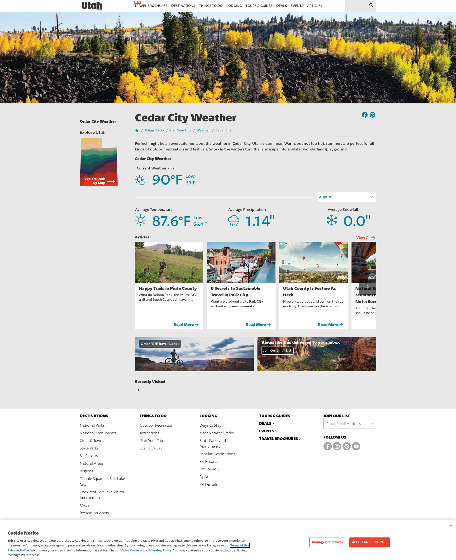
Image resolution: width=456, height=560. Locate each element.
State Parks (89, 448)
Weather (203, 130)
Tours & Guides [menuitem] (259, 6)
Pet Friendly (209, 469)
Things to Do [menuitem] (211, 6)
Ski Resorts (89, 456)
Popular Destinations (217, 454)
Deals (265, 423)
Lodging (208, 416)
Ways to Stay (210, 425)
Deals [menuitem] (281, 6)
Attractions (149, 433)
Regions (86, 471)
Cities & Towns (92, 441)
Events (266, 431)
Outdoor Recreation (156, 425)
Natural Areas (92, 463)
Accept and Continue (369, 542)
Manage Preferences (327, 542)
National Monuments (98, 433)
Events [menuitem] (297, 6)
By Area (206, 477)
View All (366, 238)
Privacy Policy (18, 550)
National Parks (92, 425)
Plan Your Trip (180, 130)
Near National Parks (217, 433)
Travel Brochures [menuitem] (150, 6)
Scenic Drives (151, 448)
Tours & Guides (274, 416)
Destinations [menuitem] (183, 6)
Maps (84, 505)
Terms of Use (239, 545)
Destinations (94, 416)
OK (450, 525)
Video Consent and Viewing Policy (146, 550)
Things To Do (154, 130)
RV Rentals (209, 484)
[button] (367, 287)
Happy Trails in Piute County (168, 288)
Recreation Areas (94, 513)
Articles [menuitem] (314, 6)
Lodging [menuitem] (234, 6)
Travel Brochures (278, 438)
